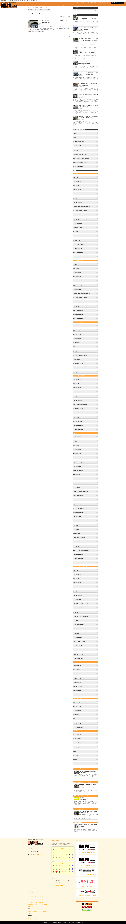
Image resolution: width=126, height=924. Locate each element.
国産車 (35, 9)
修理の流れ (78, 2)
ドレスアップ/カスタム (51, 5)
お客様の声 (95, 2)
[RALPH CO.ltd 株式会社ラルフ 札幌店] (87, 904)
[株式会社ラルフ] (35, 842)
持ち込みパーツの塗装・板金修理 (80, 162)
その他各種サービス (67, 5)
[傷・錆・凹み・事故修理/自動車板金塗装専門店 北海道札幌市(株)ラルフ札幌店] (9, 5)
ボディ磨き (75, 150)
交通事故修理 (34, 5)
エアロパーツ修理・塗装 (78, 141)
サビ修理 (75, 133)
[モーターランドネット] (87, 907)
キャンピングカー (77, 738)
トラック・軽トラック (78, 747)
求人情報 (103, 2)
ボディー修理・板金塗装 (25, 5)
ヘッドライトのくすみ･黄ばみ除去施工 (81, 158)
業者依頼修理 (42, 5)
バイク (74, 763)
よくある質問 (90, 2)
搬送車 (74, 751)
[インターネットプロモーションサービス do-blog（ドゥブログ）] (87, 910)
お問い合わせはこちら (118, 2)
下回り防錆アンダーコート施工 (79, 154)
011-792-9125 (34, 851)
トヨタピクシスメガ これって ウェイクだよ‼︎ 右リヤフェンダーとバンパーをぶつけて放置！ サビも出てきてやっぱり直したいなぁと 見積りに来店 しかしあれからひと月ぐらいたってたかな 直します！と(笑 (48, 28)
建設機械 (75, 759)
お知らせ (107, 2)
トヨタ (38, 9)
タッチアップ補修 (77, 145)
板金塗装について (84, 2)
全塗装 (74, 137)
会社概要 (99, 2)
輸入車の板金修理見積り (78, 166)
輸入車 (59, 5)
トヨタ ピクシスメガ (43, 7)
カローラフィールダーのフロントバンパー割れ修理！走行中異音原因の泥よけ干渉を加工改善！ (88, 40)
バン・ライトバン (77, 734)
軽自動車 (41, 9)
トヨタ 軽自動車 (47, 9)
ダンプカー (75, 755)
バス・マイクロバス (77, 742)
